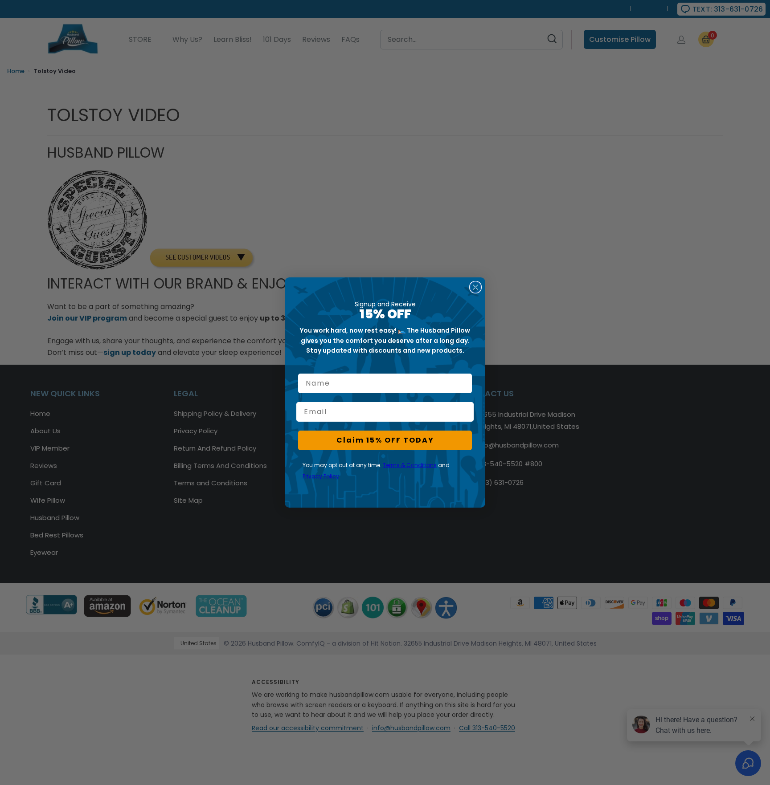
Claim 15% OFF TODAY (385, 440)
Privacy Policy (321, 476)
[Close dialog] (475, 287)
